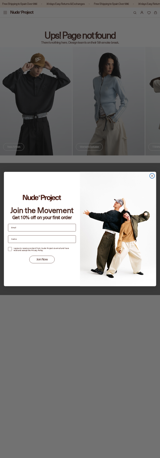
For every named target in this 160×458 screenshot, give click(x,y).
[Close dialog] (152, 175)
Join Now (42, 259)
